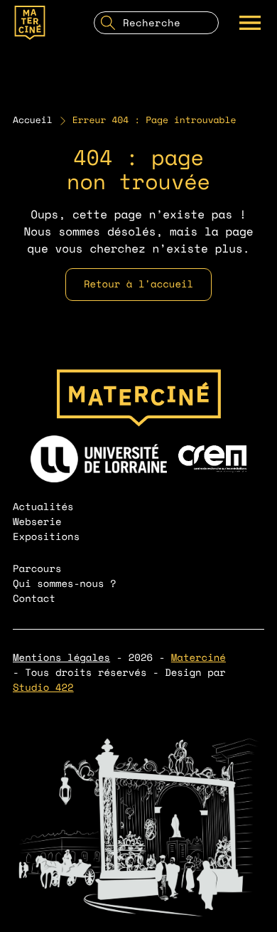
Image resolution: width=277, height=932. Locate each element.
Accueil (33, 120)
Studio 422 (43, 687)
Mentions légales (61, 657)
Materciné (198, 657)
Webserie (37, 522)
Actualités (43, 507)
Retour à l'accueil (138, 284)
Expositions (46, 537)
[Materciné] (30, 23)
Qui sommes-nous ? (64, 584)
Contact (34, 598)
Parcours (37, 569)
